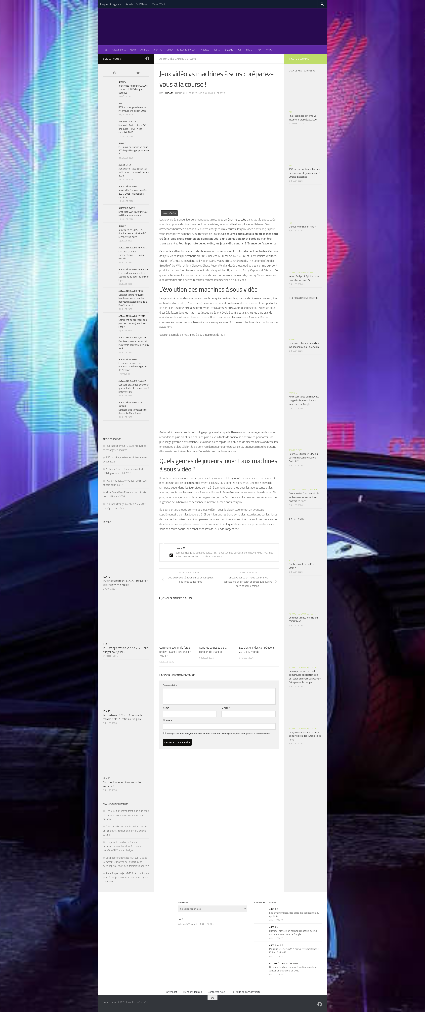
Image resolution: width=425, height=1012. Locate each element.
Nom (166, 707)
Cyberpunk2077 (184, 924)
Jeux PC (158, 50)
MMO (170, 50)
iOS (240, 50)
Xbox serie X (119, 50)
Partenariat (171, 992)
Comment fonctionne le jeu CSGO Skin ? (303, 619)
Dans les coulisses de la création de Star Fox (212, 649)
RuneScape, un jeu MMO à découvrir (125, 873)
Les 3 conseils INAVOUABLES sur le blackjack (122, 848)
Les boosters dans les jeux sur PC (123, 858)
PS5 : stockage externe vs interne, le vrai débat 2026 (132, 109)
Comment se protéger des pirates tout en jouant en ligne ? (133, 323)
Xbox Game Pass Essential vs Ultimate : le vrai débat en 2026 (134, 172)
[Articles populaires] (137, 73)
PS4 (259, 50)
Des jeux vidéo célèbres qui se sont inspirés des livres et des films (305, 735)
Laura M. (168, 93)
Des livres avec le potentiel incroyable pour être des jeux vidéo (134, 344)
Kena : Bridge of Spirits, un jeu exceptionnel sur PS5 (304, 278)
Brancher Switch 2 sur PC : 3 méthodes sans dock (133, 213)
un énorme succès (235, 219)
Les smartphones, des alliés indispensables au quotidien (304, 345)
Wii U (269, 50)
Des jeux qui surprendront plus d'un (124, 811)
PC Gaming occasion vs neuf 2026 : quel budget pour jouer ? (134, 150)
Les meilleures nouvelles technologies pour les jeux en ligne (134, 276)
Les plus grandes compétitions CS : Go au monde (257, 649)
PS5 (105, 50)
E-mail (225, 707)
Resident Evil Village (136, 4)
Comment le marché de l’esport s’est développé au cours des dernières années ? (126, 864)
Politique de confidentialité (245, 992)
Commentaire (171, 685)
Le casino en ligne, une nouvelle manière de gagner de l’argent (133, 366)
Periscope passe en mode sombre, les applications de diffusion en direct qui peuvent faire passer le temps (305, 676)
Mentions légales (192, 992)
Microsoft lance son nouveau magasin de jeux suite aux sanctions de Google (304, 400)
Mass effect (195, 924)
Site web (167, 720)
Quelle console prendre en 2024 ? (302, 566)
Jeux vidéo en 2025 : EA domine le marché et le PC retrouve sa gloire (132, 233)
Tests (217, 50)
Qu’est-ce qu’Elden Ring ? (302, 226)
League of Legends (110, 4)
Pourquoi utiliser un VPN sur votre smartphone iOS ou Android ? (303, 457)
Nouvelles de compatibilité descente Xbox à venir (133, 411)
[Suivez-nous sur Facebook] (147, 58)
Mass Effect (158, 4)
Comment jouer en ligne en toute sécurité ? (122, 784)
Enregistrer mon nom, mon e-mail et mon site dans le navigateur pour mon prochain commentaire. (219, 733)
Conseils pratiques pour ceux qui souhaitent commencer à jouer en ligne (134, 388)
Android (144, 50)
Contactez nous (216, 992)
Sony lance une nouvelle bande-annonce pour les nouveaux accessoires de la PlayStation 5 (133, 300)
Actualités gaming (171, 59)
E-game (228, 50)
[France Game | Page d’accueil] (212, 27)
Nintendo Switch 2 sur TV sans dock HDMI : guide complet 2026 (132, 128)
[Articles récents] (114, 73)
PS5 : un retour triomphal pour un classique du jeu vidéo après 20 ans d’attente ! (305, 173)
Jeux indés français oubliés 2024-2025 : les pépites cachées (133, 193)
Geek (133, 50)
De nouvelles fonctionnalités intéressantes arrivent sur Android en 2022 (304, 497)
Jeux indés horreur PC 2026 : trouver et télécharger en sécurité (133, 89)
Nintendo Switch (186, 50)
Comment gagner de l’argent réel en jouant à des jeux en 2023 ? (175, 651)
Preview (204, 50)
